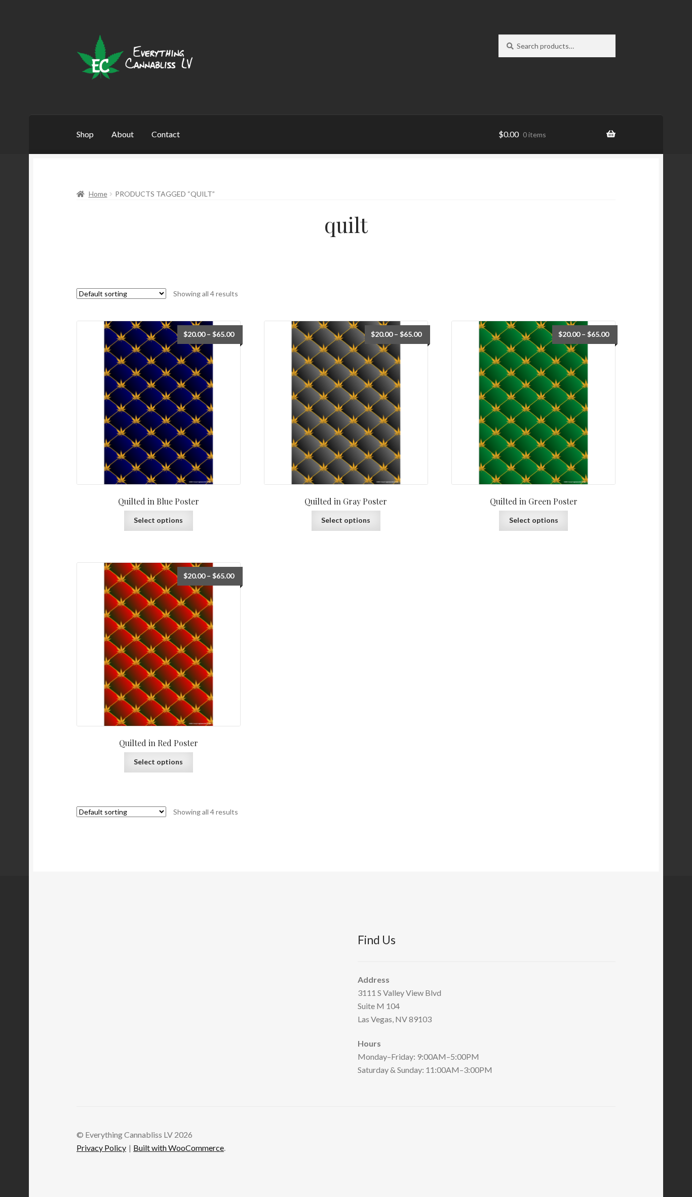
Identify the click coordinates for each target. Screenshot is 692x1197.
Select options (158, 520)
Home (98, 193)
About (122, 134)
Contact (165, 134)
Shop (85, 134)
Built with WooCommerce (178, 1147)
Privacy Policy (101, 1147)
